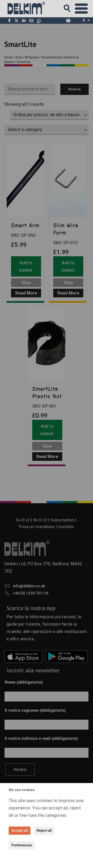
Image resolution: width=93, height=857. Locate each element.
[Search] (71, 7)
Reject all (44, 830)
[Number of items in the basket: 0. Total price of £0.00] (68, 20)
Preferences (21, 845)
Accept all (19, 830)
